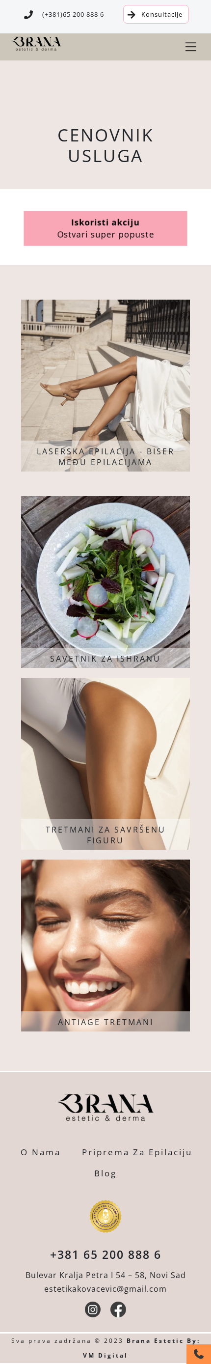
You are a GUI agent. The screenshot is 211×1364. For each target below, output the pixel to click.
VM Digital (105, 1355)
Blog (105, 1173)
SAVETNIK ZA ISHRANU (105, 658)
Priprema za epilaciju (137, 1152)
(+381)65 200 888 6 (73, 14)
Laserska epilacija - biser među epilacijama (106, 457)
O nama (41, 1152)
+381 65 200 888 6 (105, 1254)
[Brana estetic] (36, 49)
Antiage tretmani (106, 1022)
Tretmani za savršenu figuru (106, 835)
